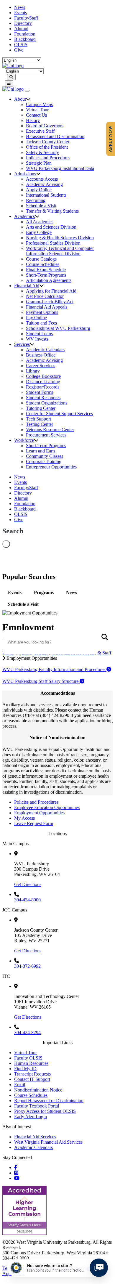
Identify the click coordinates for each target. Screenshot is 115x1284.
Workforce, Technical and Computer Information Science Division (60, 251)
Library (33, 370)
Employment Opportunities (39, 812)
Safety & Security (42, 152)
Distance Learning (43, 381)
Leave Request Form (33, 823)
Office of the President (47, 147)
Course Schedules (42, 264)
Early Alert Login (30, 1116)
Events (20, 12)
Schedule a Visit (41, 205)
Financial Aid (26, 285)
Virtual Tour (37, 109)
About (20, 99)
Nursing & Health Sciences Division (60, 237)
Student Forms (39, 392)
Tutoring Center (40, 408)
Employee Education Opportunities (47, 807)
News (19, 7)
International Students (46, 195)
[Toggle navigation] (9, 83)
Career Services (40, 365)
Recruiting (35, 200)
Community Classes (44, 456)
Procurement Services (46, 434)
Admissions (25, 173)
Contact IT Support (32, 1079)
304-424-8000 (27, 899)
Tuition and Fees (41, 322)
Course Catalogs (41, 258)
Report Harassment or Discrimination (48, 1100)
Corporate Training (43, 461)
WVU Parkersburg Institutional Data (60, 168)
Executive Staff (40, 131)
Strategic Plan (39, 163)
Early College (39, 232)
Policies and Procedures (48, 157)
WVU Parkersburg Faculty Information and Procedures (54, 669)
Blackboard (25, 39)
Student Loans (39, 333)
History (33, 120)
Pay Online (36, 317)
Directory (23, 23)
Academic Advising (44, 184)
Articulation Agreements (48, 280)
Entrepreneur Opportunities (51, 466)
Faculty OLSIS (28, 1057)
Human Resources (31, 1063)
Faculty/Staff (26, 17)
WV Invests (37, 338)
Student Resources (43, 397)
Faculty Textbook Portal (36, 1105)
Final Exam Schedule (46, 269)
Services (22, 344)
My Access (24, 818)
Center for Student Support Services (59, 413)
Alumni (21, 28)
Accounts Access (42, 179)
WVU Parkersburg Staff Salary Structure (41, 681)
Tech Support (38, 418)
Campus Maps (39, 104)
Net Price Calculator (45, 296)
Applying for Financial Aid (51, 290)
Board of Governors (44, 125)
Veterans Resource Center (50, 429)
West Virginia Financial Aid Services (48, 1142)
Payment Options (42, 312)
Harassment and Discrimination (55, 136)
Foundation (24, 33)
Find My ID (25, 1068)
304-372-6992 (27, 966)
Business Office (40, 354)
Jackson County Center (47, 141)
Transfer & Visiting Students (52, 211)
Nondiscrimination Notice (38, 1089)
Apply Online (39, 189)
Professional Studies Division (53, 242)
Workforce (24, 440)
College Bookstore (43, 376)
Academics (24, 216)
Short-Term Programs (46, 274)
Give (18, 49)
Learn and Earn (40, 450)
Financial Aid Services (35, 1136)
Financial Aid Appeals (46, 306)
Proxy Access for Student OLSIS (45, 1111)
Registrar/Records (42, 386)
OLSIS (20, 44)
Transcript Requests (32, 1073)
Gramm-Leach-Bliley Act (49, 301)
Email (19, 1084)
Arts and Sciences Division (51, 226)
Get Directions (27, 884)
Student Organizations (46, 402)
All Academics (39, 221)
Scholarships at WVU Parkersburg (58, 328)
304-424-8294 (27, 1032)
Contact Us (36, 115)
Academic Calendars (45, 349)
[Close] (27, 91)
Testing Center (39, 424)
